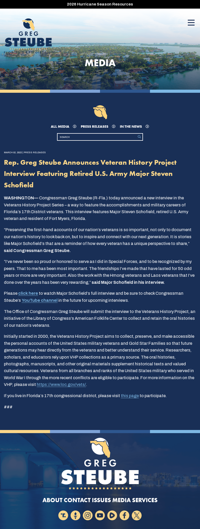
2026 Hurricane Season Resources (100, 4)
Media (121, 500)
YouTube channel (40, 300)
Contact (77, 500)
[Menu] (191, 23)
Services (145, 500)
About (52, 500)
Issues (101, 500)
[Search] (139, 137)
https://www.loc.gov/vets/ (61, 384)
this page (130, 395)
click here (28, 293)
